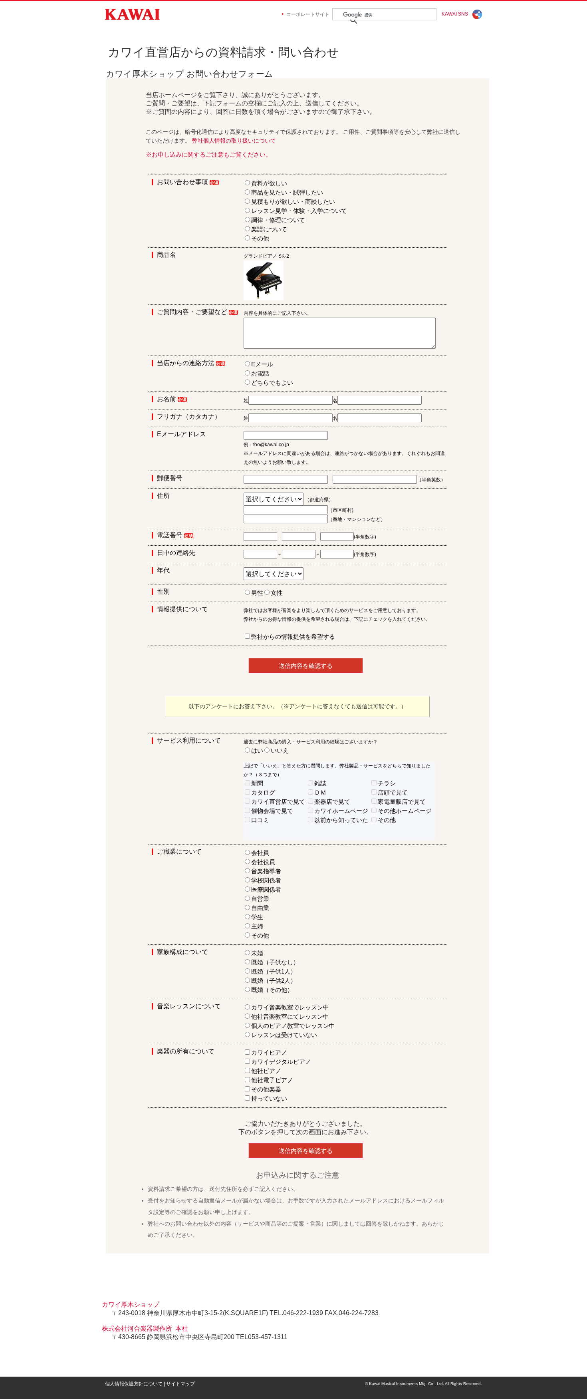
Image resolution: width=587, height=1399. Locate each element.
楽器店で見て (332, 801)
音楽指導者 (266, 871)
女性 (277, 592)
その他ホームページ (405, 810)
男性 (257, 592)
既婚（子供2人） (273, 980)
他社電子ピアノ (272, 1080)
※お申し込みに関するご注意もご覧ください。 (209, 154)
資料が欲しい (269, 183)
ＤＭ (320, 792)
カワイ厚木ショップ (130, 1304)
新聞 (257, 783)
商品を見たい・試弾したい (287, 192)
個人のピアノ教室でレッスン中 (293, 1025)
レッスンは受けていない (284, 1034)
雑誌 (320, 783)
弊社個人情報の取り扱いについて (234, 140)
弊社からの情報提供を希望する (293, 636)
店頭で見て (393, 792)
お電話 (260, 373)
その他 (260, 238)
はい (257, 750)
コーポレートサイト (307, 14)
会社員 (260, 852)
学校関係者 (266, 880)
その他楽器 (266, 1089)
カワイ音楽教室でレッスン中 (290, 1007)
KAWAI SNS (455, 14)
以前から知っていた (341, 820)
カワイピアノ (269, 1052)
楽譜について (269, 229)
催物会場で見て (272, 810)
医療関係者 (266, 889)
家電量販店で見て (402, 801)
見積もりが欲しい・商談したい (293, 201)
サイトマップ (180, 1384)
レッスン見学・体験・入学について (299, 210)
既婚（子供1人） (273, 971)
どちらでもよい (272, 382)
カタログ (263, 792)
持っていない (269, 1098)
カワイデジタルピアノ (281, 1061)
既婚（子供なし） (275, 962)
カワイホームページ (341, 810)
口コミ (260, 820)
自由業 (260, 907)
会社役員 (263, 861)
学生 (257, 917)
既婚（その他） (272, 989)
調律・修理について (278, 220)
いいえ (280, 750)
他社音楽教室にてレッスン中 (290, 1016)
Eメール (262, 364)
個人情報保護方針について (134, 1384)
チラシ (387, 783)
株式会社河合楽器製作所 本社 (145, 1328)
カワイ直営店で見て (278, 801)
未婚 (257, 953)
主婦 (257, 926)
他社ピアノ (266, 1070)
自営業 (260, 898)
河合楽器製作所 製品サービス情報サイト (132, 14)
